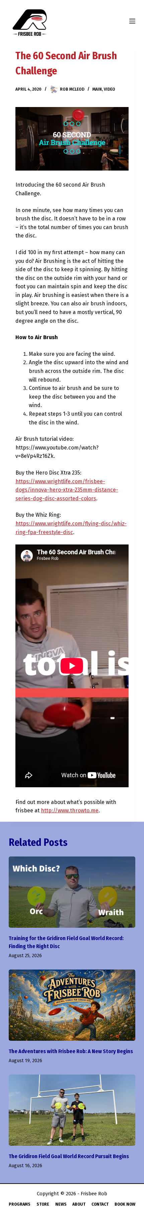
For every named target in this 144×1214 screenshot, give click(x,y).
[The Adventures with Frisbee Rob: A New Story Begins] (72, 1005)
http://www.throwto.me (69, 810)
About (78, 1204)
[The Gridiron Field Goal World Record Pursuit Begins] (72, 1110)
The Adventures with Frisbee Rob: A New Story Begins (71, 1051)
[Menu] (132, 21)
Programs (19, 1204)
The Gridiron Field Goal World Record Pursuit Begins (69, 1156)
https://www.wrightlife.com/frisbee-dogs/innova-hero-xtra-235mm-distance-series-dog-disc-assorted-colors (66, 490)
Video (109, 89)
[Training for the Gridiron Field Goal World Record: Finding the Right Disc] (72, 892)
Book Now (125, 1204)
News (61, 1204)
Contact (100, 1204)
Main (97, 89)
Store (43, 1204)
